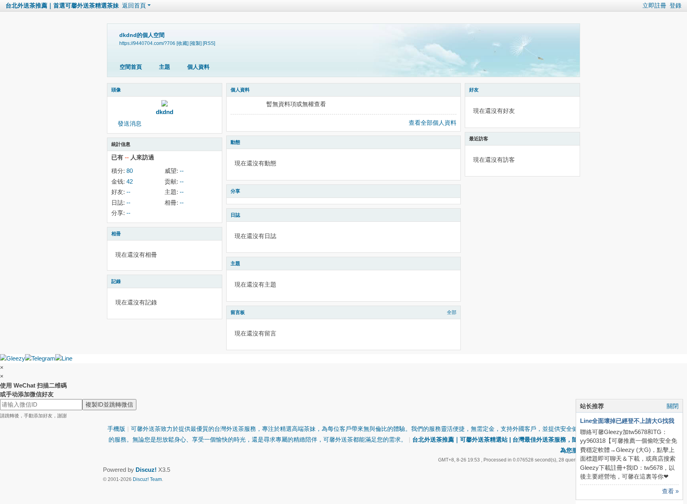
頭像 (116, 90)
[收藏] (182, 43)
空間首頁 (131, 67)
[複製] (196, 43)
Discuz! (146, 469)
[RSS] (209, 43)
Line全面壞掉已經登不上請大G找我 (627, 420)
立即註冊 (654, 5)
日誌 (235, 215)
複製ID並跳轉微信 (109, 404)
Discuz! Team (147, 479)
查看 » (670, 491)
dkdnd (164, 112)
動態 (235, 142)
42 (129, 181)
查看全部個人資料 (432, 122)
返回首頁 (134, 5)
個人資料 (198, 67)
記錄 (116, 281)
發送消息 (130, 123)
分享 (235, 191)
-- (182, 170)
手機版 (116, 428)
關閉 (673, 406)
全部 (451, 312)
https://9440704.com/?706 (147, 43)
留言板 (238, 312)
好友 (474, 90)
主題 (164, 67)
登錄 (675, 5)
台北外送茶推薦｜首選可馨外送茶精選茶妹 (62, 5)
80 (129, 170)
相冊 (116, 233)
